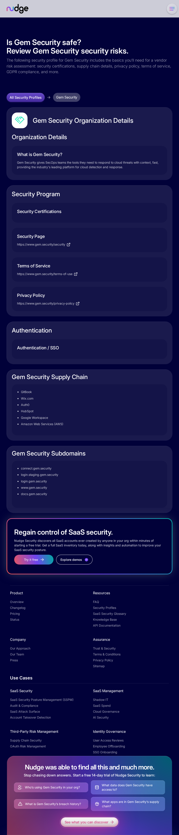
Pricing (15, 613)
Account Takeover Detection (30, 717)
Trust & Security (104, 648)
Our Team (17, 654)
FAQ (96, 602)
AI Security (101, 717)
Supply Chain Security (26, 740)
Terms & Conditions (106, 654)
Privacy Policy (103, 660)
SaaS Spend (102, 705)
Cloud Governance (106, 711)
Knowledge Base (105, 619)
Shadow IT (100, 700)
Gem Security (66, 97)
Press (14, 660)
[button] (171, 8)
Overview (17, 602)
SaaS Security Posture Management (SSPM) (42, 700)
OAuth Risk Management (28, 746)
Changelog (18, 608)
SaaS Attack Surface (25, 711)
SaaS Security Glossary (109, 613)
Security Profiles (104, 608)
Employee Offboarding (109, 746)
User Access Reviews (108, 740)
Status (14, 619)
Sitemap (99, 666)
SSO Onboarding (105, 752)
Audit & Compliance (24, 705)
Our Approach (20, 648)
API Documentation (106, 625)
